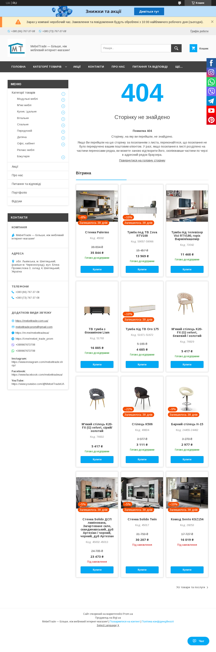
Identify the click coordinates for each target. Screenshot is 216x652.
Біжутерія (23, 156)
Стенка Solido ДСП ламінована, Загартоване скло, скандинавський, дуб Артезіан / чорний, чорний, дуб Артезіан (97, 528)
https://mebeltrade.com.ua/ (31, 320)
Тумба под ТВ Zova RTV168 (142, 234)
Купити (97, 269)
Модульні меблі (27, 98)
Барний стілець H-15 (187, 424)
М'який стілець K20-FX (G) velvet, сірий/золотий (97, 427)
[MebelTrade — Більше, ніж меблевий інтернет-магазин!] (17, 55)
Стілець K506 (142, 424)
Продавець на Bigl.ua (108, 617)
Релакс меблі (25, 150)
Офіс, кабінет (26, 143)
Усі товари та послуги (190, 587)
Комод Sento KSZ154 (187, 519)
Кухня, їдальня (26, 111)
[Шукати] (176, 48)
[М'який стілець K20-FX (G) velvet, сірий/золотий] (97, 397)
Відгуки (17, 201)
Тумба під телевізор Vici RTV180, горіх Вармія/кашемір (187, 236)
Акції (77, 66)
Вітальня (23, 118)
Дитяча (22, 137)
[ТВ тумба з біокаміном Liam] (97, 302)
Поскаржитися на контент (125, 621)
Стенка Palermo (97, 232)
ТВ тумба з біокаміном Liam (97, 330)
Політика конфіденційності (158, 621)
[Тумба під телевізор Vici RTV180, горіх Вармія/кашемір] (187, 206)
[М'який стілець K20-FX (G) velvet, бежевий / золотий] (187, 302)
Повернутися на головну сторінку (142, 160)
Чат (201, 641)
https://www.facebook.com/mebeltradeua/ (37, 374)
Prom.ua (128, 613)
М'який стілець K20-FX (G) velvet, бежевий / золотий (186, 332)
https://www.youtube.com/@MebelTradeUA (38, 383)
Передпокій (24, 130)
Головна (18, 66)
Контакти (96, 66)
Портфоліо (19, 192)
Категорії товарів (47, 66)
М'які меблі (24, 105)
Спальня (22, 124)
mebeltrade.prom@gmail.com (34, 326)
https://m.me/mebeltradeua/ (32, 332)
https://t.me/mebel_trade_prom (34, 338)
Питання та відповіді (150, 66)
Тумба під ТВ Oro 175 (142, 329)
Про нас (118, 66)
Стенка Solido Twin (142, 519)
